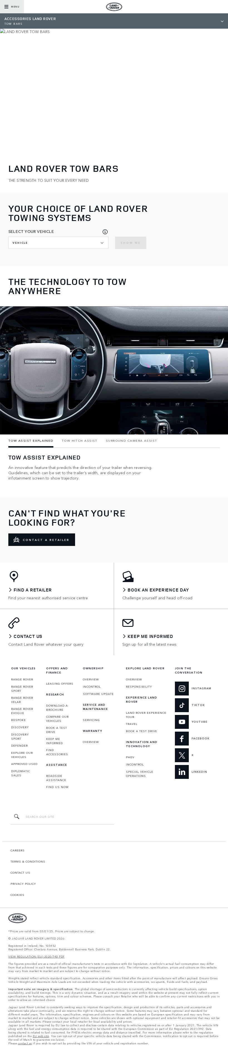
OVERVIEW (91, 679)
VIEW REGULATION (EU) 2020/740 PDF (36, 956)
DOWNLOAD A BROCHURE (57, 708)
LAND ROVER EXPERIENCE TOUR (146, 715)
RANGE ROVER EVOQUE (22, 711)
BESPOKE (18, 720)
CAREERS (18, 850)
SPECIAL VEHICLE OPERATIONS (139, 774)
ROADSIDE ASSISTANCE (56, 778)
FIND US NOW (57, 787)
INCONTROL (92, 687)
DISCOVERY (20, 727)
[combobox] (58, 243)
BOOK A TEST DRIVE (56, 730)
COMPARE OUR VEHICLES (57, 719)
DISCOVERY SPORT (20, 736)
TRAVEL (131, 724)
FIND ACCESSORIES (57, 752)
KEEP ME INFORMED (54, 741)
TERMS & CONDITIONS (28, 861)
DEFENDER (19, 745)
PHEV (130, 757)
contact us (25, 1043)
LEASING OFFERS (59, 683)
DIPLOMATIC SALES (20, 773)
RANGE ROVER (22, 679)
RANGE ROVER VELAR (22, 700)
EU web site (41, 1036)
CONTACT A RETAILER (46, 540)
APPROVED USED (24, 764)
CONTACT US (20, 872)
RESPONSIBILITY (139, 687)
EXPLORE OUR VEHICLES (22, 755)
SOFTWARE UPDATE (98, 694)
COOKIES (17, 895)
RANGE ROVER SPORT (22, 689)
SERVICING (91, 720)
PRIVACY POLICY (23, 884)
